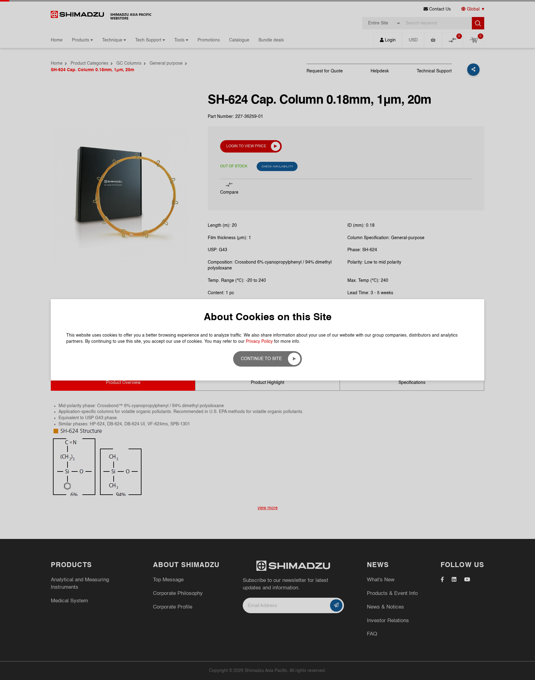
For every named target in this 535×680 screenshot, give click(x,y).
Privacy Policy (259, 341)
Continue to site (261, 359)
